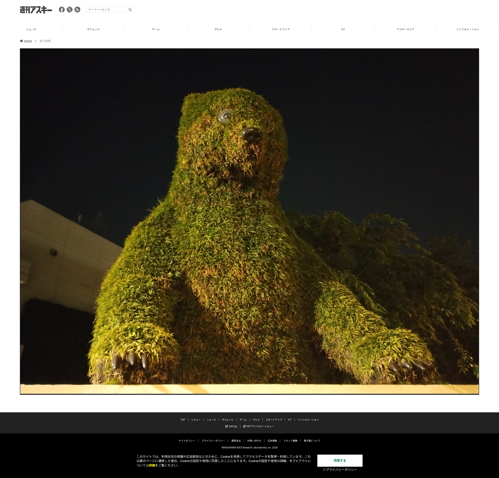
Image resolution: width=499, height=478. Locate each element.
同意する (340, 460)
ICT (280, 29)
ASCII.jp (233, 426)
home (28, 41)
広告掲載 (272, 440)
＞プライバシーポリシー (340, 470)
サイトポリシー (187, 440)
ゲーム (93, 29)
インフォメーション (405, 29)
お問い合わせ (254, 440)
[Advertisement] (408, 10)
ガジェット (31, 29)
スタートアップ (218, 29)
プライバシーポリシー (213, 440)
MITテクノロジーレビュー (260, 426)
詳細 (152, 465)
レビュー (196, 419)
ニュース (211, 419)
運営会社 (236, 440)
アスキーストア (343, 29)
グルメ (156, 29)
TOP (467, 29)
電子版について (312, 440)
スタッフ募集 (290, 440)
